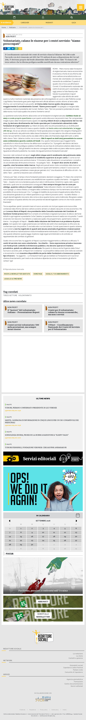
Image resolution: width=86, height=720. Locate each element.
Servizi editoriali (77, 686)
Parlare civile (78, 670)
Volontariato (24, 295)
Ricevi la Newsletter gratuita (17, 274)
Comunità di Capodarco (74, 672)
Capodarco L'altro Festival (73, 667)
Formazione (78, 681)
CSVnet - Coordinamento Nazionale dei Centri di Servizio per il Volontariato (64, 327)
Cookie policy (55, 709)
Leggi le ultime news (13, 279)
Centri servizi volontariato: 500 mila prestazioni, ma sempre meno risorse (23, 327)
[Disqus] (43, 364)
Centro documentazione (73, 684)
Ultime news (43, 398)
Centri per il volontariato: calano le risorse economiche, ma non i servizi (63, 312)
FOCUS (9, 553)
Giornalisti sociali (76, 665)
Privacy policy (44, 709)
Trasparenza (32, 709)
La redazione (78, 653)
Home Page (38, 274)
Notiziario (12, 27)
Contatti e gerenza (76, 658)
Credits (64, 709)
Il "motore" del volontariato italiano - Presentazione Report (23, 311)
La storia (79, 656)
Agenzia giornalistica (75, 679)
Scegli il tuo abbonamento (57, 274)
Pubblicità (22, 709)
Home (4, 27)
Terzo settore (10, 295)
